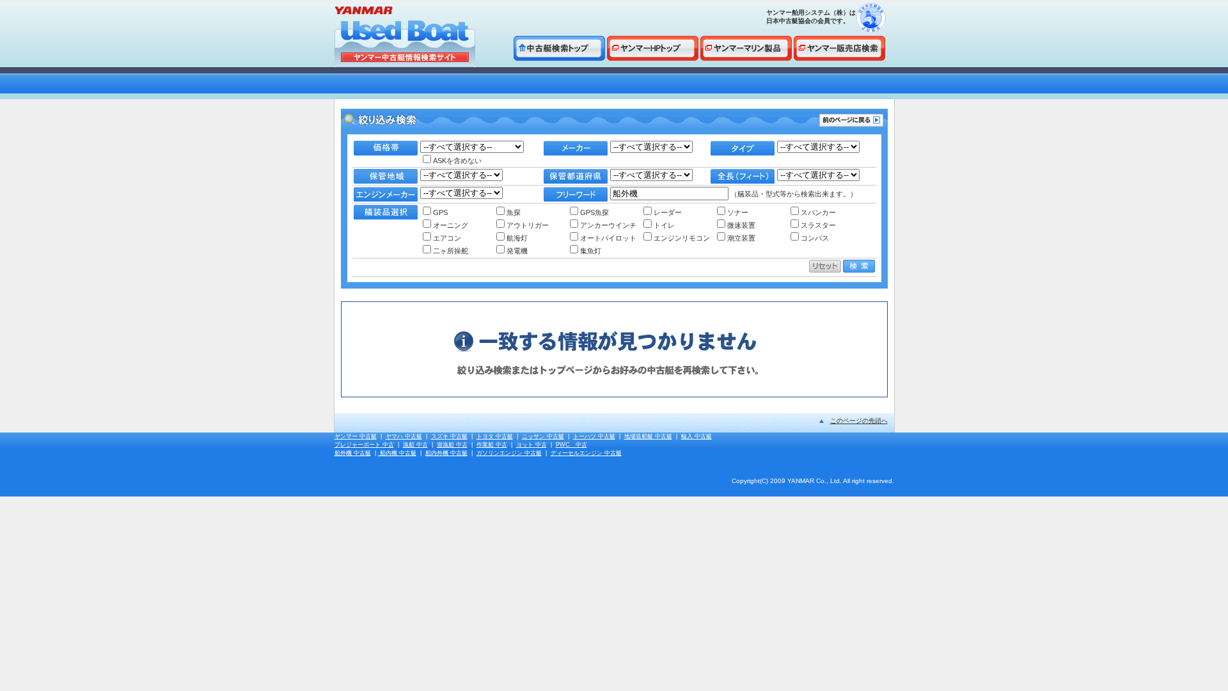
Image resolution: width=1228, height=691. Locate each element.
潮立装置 (741, 238)
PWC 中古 (571, 444)
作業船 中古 (491, 444)
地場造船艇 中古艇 (648, 436)
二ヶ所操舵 (450, 251)
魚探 (514, 212)
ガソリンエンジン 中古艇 (509, 453)
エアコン (447, 238)
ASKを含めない (457, 160)
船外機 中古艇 (353, 453)
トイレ (664, 225)
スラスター (818, 225)
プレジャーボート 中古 (364, 444)
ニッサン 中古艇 (543, 436)
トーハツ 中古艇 (594, 436)
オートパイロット (608, 238)
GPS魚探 (594, 212)
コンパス (815, 238)
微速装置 (741, 225)
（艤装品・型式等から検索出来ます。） (792, 194)
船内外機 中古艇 (446, 453)
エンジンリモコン (682, 238)
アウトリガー (528, 225)
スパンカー (818, 212)
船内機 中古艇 (397, 453)
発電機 (517, 251)
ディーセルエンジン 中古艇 (586, 453)
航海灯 (517, 238)
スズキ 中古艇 (449, 436)
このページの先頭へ (859, 420)
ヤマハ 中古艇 (404, 436)
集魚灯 (590, 251)
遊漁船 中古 (452, 444)
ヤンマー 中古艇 (356, 436)
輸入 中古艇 (696, 436)
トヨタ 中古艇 (494, 436)
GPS (440, 212)
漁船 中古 (415, 444)
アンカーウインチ (608, 225)
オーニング (450, 225)
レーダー (668, 212)
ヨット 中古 (531, 444)
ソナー (737, 212)
